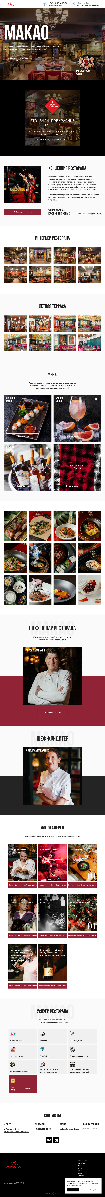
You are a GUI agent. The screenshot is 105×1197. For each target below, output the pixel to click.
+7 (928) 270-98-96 (58, 3)
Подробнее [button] (27, 1088)
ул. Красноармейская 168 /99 (88, 5)
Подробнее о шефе (52, 713)
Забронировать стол (23, 212)
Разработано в (9, 1183)
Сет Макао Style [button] (77, 849)
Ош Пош (80, 1168)
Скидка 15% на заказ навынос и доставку (20, 59)
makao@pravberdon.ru (55, 5)
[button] (52, 862)
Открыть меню (72, 437)
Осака (80, 1173)
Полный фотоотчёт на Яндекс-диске (52, 885)
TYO (79, 1178)
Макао (80, 1166)
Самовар (81, 1175)
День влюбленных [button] (48, 849)
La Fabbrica (81, 1163)
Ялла (79, 1170)
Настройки (93, 1190)
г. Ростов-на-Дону (83, 3)
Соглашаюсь (72, 1190)
